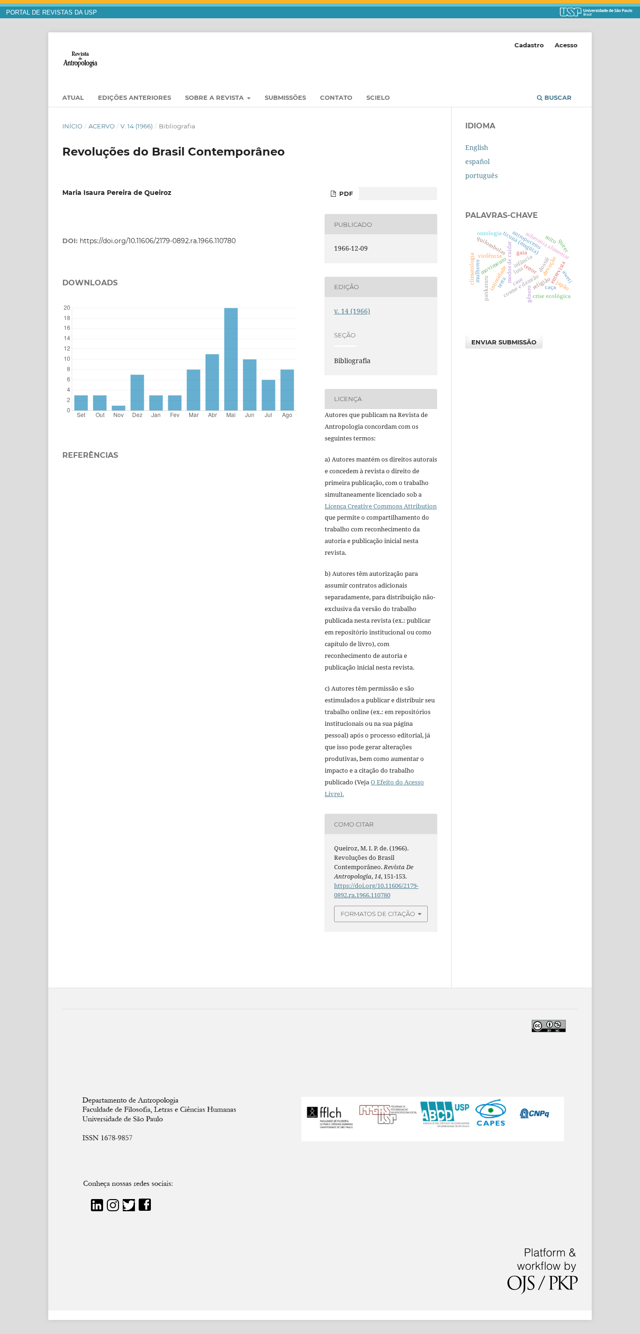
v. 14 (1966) (136, 126)
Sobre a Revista (215, 97)
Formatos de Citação (378, 913)
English (476, 147)
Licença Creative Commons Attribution (381, 506)
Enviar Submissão (503, 342)
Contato (336, 97)
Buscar (557, 97)
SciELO (378, 97)
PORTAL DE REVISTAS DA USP (51, 12)
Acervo (102, 126)
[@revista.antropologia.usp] (113, 1208)
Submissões (285, 97)
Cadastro (529, 45)
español (477, 161)
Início (72, 126)
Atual (73, 97)
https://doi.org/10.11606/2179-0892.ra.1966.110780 (158, 241)
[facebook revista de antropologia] (145, 1208)
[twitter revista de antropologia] (129, 1208)
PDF (345, 193)
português (481, 175)
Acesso (566, 45)
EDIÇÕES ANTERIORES (134, 97)
